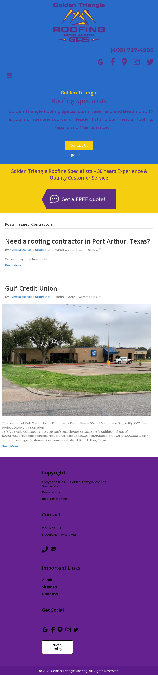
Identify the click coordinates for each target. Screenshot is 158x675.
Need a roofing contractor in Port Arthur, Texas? (77, 241)
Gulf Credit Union (31, 288)
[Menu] (9, 76)
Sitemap (49, 586)
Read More (13, 265)
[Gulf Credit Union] (76, 360)
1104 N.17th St (52, 528)
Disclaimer (50, 594)
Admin (47, 579)
